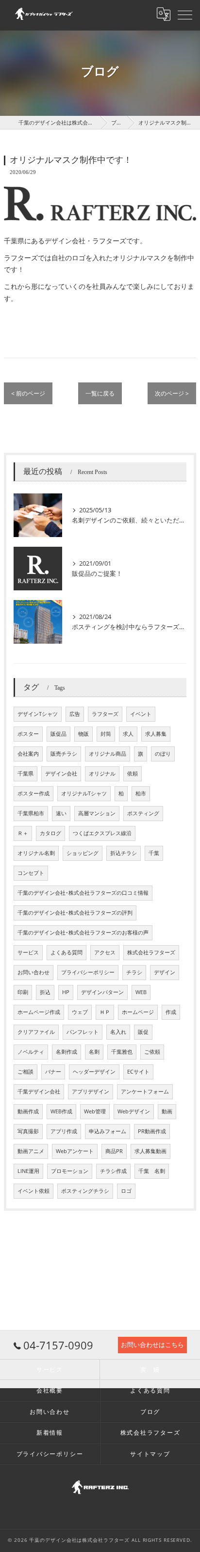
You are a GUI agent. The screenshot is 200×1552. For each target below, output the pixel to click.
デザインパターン (102, 992)
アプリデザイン (90, 1091)
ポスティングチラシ (85, 1191)
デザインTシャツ (37, 714)
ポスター (28, 733)
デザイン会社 (61, 773)
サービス (28, 952)
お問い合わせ (33, 972)
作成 (171, 1012)
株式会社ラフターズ (151, 952)
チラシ (134, 972)
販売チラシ (63, 753)
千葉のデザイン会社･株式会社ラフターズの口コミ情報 (83, 892)
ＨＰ (105, 1012)
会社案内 (28, 753)
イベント (140, 714)
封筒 (105, 733)
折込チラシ (123, 853)
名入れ (118, 1032)
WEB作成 (61, 1111)
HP (65, 992)
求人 (128, 733)
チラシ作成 (113, 1171)
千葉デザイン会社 (38, 1091)
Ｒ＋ (22, 833)
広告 (74, 714)
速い (61, 813)
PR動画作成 (152, 1131)
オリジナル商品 (107, 753)
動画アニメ (30, 1151)
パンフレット (83, 1032)
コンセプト (30, 873)
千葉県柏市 (30, 813)
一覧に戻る (100, 393)
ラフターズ (105, 714)
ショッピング (83, 853)
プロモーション (69, 1171)
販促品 (58, 733)
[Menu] (185, 14)
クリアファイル (36, 1032)
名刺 (94, 1051)
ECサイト (138, 1071)
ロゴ (126, 1191)
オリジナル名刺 (36, 853)
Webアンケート (75, 1151)
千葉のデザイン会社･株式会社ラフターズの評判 (75, 912)
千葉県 (25, 773)
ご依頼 (152, 1051)
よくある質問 (66, 952)
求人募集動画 (150, 1151)
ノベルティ (30, 1051)
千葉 (154, 853)
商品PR (114, 1151)
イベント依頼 (33, 1191)
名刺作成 (66, 1051)
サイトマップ (150, 1453)
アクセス (105, 952)
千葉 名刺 (151, 1171)
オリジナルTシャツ (84, 793)
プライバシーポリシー (88, 972)
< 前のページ (28, 393)
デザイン (164, 972)
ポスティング (143, 813)
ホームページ (138, 1012)
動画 (167, 1111)
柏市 (140, 793)
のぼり (163, 753)
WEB (141, 992)
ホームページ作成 (38, 1012)
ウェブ (80, 1012)
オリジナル (102, 773)
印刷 (22, 992)
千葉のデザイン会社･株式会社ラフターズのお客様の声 (83, 932)
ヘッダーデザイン (94, 1071)
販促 (143, 1032)
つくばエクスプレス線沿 (102, 833)
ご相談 (25, 1071)
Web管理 (95, 1111)
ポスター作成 (33, 793)
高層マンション (97, 813)
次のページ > (172, 393)
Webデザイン (133, 1111)
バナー (53, 1071)
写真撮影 (28, 1131)
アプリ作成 (63, 1131)
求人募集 (156, 733)
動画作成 (28, 1111)
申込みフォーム (107, 1131)
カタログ (50, 833)
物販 (83, 733)
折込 (45, 992)
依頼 (132, 773)
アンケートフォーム (145, 1091)
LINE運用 (28, 1171)
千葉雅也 (122, 1051)
